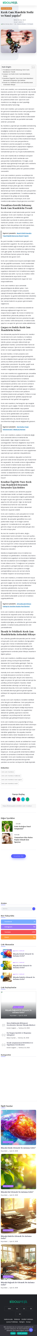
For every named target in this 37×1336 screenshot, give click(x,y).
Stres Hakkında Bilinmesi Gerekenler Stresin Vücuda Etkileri (21, 1024)
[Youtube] (18, 932)
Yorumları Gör (18, 856)
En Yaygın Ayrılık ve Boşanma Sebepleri (19, 1034)
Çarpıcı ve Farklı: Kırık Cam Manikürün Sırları (16, 75)
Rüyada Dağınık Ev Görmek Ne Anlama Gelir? (18, 1011)
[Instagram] (18, 927)
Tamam (13, 1333)
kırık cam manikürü (8, 772)
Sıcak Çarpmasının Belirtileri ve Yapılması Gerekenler (20, 1044)
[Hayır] (35, 1330)
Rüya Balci (13, 1015)
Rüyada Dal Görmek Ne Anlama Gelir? (22, 966)
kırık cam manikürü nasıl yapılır (12, 779)
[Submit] (33, 908)
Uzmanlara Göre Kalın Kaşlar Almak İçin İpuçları (23, 840)
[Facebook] (18, 922)
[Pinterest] (18, 1314)
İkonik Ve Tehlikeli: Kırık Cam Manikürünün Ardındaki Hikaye (18, 84)
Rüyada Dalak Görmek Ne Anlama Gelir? (23, 955)
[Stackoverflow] (18, 937)
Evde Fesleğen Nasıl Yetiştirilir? (22, 828)
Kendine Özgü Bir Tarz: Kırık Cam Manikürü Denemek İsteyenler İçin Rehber (18, 79)
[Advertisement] (18, 881)
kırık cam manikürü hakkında (11, 776)
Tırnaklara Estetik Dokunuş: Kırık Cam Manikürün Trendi (16, 71)
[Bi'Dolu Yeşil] (10, 3)
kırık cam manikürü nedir (10, 783)
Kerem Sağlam (11, 1028)
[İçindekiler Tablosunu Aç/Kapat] (32, 67)
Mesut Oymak (11, 1038)
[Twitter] (23, 1309)
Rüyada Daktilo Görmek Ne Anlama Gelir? (24, 978)
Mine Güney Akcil (20, 20)
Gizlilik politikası (22, 1333)
